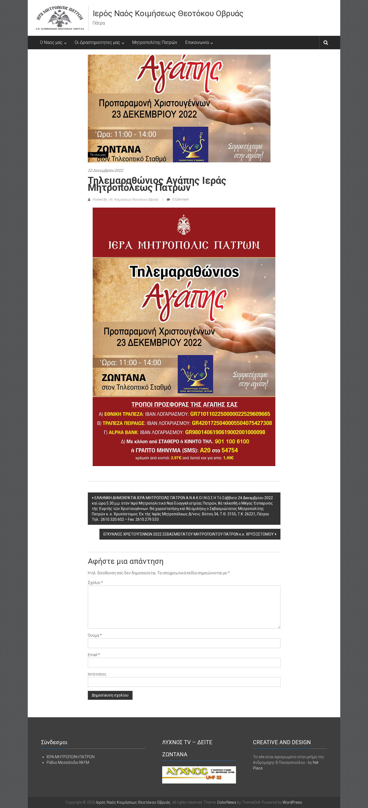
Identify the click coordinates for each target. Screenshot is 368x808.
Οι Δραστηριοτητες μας (97, 42)
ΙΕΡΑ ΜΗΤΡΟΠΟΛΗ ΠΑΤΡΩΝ (71, 757)
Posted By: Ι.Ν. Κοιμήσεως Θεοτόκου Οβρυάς (125, 199)
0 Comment (180, 199)
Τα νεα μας (98, 155)
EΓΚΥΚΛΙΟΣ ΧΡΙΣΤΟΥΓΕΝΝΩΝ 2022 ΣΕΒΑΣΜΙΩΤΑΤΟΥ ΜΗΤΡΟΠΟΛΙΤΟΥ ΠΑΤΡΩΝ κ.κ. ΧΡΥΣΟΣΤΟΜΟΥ (188, 534)
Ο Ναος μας (51, 42)
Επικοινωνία (197, 42)
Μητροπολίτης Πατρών (154, 42)
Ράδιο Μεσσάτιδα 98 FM (68, 762)
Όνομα (95, 635)
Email (94, 655)
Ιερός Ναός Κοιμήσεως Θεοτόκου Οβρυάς (168, 13)
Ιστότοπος (97, 674)
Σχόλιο (95, 582)
